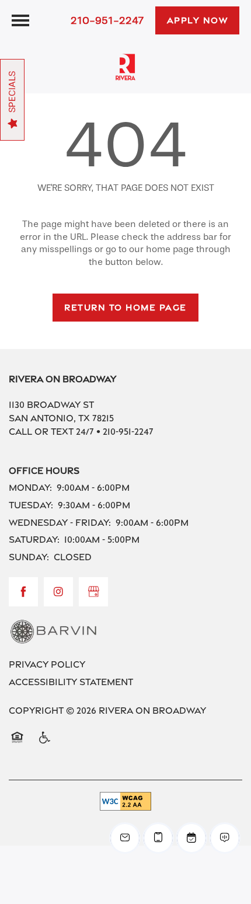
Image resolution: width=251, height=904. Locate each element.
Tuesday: (31, 505)
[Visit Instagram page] (58, 591)
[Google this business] (93, 591)
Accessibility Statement (71, 681)
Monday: (30, 487)
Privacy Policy (47, 664)
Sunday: (29, 557)
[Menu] (20, 20)
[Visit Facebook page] (23, 591)
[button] (197, 20)
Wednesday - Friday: (60, 522)
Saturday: (34, 539)
